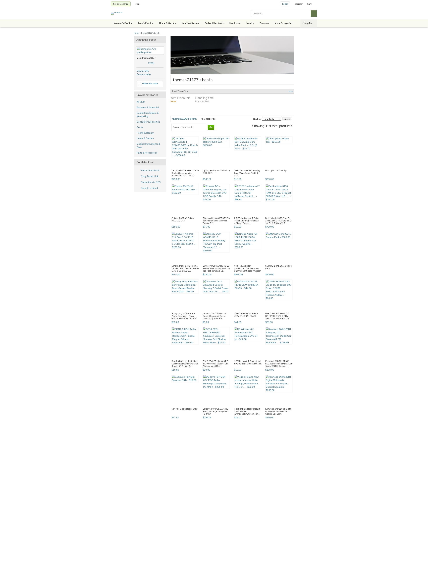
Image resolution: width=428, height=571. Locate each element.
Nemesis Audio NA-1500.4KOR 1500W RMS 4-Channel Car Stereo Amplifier (247, 268)
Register (299, 4)
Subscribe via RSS (150, 182)
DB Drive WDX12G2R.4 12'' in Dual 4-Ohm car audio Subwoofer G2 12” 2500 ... (185, 173)
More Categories (284, 23)
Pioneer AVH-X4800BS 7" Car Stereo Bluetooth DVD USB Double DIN (216, 220)
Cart (309, 4)
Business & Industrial (148, 107)
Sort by (257, 119)
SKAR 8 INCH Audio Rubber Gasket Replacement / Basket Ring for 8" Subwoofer (185, 363)
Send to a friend (149, 188)
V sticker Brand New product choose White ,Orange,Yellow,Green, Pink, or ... (247, 413)
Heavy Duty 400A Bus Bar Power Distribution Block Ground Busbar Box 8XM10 (184, 316)
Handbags (234, 23)
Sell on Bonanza (120, 4)
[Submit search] (314, 13)
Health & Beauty (190, 23)
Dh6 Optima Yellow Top (276, 170)
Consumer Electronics (148, 121)
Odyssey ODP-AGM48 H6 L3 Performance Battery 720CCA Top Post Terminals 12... (216, 268)
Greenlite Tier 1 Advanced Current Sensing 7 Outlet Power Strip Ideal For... (214, 316)
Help (137, 4)
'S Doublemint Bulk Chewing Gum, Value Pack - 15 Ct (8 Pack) (247, 173)
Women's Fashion (123, 23)
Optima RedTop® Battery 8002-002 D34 (183, 219)
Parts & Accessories (147, 152)
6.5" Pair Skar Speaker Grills (184, 409)
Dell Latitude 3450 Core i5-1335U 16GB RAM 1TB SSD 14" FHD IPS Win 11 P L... (278, 220)
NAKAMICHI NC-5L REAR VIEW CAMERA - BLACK (246, 314)
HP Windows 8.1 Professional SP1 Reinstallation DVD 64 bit (247, 362)
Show (290, 91)
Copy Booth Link (149, 176)
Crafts (140, 127)
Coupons (264, 23)
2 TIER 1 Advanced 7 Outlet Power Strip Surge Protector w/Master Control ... (246, 220)
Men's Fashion (145, 23)
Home (136, 33)
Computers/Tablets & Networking (148, 115)
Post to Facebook (150, 170)
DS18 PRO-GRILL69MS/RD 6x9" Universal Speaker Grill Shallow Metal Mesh (215, 363)
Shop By (307, 23)
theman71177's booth (184, 118)
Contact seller (144, 74)
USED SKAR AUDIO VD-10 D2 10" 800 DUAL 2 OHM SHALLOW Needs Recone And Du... (277, 317)
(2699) (145, 63)
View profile (143, 71)
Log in (285, 4)
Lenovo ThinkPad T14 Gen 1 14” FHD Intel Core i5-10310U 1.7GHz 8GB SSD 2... (185, 268)
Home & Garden (167, 23)
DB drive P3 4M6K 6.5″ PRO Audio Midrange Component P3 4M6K (216, 411)
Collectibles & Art (214, 23)
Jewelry (250, 23)
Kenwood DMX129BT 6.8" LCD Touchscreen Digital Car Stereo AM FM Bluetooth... (278, 363)
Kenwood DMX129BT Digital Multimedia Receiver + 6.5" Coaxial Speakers (278, 411)
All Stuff (141, 102)
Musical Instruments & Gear (148, 145)
